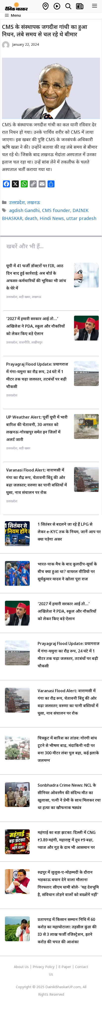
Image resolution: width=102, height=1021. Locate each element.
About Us (22, 967)
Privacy (39, 967)
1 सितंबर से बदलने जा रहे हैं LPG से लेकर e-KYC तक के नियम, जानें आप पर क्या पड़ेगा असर (69, 532)
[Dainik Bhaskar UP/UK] (16, 6)
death (31, 219)
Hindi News (52, 219)
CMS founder (56, 211)
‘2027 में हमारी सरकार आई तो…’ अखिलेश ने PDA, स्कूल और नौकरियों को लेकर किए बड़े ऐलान (35, 327)
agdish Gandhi (24, 211)
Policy (49, 967)
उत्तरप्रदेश (17, 203)
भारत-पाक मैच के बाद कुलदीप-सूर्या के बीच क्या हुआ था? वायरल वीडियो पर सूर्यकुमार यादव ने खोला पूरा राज (67, 572)
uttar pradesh (81, 219)
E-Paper (64, 967)
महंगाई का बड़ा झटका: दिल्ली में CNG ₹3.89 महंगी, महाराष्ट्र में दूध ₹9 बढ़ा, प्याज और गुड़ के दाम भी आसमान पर (67, 840)
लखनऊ (33, 203)
